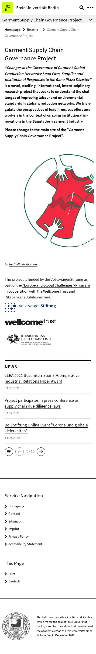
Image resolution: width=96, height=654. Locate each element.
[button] (9, 451)
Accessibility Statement (25, 544)
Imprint (13, 528)
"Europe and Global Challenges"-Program (56, 285)
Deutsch (14, 581)
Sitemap (14, 521)
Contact (14, 513)
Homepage (13, 29)
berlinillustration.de (23, 264)
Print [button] (11, 573)
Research (33, 29)
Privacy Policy (18, 536)
